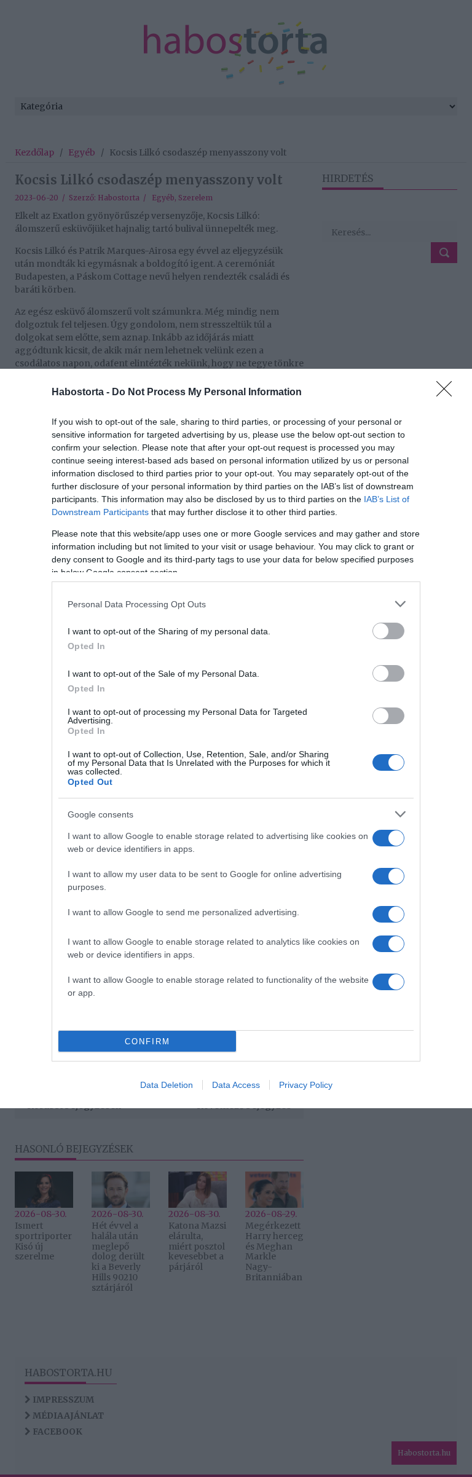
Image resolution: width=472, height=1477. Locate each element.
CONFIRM (147, 1041)
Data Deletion (166, 1085)
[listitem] (236, 603)
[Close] (448, 392)
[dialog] (236, 738)
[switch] (388, 631)
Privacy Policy (305, 1085)
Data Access (236, 1085)
